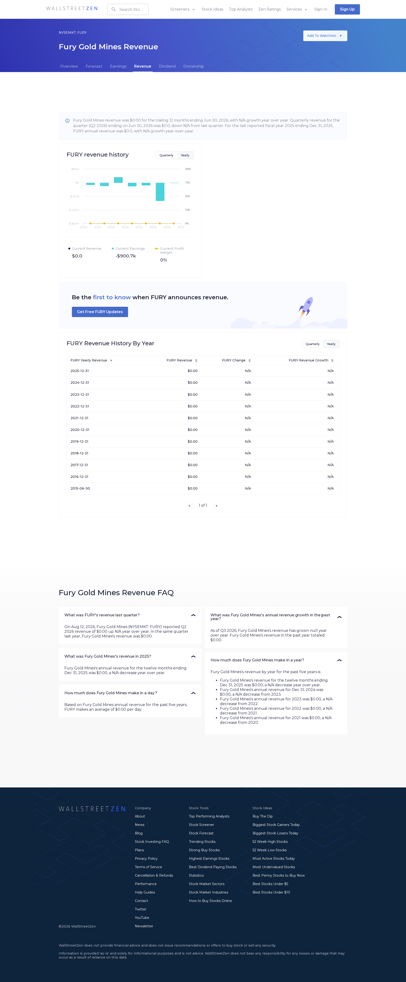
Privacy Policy (146, 858)
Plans (139, 850)
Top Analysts (241, 9)
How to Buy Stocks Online (210, 901)
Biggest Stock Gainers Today (276, 825)
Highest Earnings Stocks (209, 858)
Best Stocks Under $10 (271, 892)
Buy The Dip (263, 816)
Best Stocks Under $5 (270, 884)
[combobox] (127, 9)
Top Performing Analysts (209, 816)
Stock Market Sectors (206, 884)
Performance (146, 884)
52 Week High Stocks (270, 842)
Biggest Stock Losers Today (275, 833)
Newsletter (144, 926)
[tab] (69, 66)
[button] (130, 615)
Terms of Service (148, 867)
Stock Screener (201, 825)
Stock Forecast (201, 833)
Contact (141, 901)
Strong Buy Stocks (204, 850)
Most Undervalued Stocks (274, 867)
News (139, 825)
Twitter (140, 909)
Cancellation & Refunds (154, 875)
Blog (139, 833)
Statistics (196, 875)
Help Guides (145, 892)
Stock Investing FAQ (152, 842)
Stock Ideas (212, 9)
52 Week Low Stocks (270, 850)
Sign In (320, 9)
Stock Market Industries (208, 892)
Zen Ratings (269, 9)
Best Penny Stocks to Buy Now (279, 875)
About (140, 816)
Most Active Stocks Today (274, 858)
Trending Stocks (202, 842)
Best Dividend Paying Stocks (213, 867)
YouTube (142, 918)
